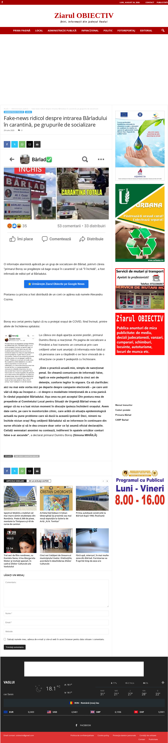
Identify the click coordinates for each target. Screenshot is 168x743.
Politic (108, 30)
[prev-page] (103, 481)
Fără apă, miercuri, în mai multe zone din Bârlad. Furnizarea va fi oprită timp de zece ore (92, 558)
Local (39, 30)
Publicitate (162, 2)
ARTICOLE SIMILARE (15, 481)
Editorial (146, 30)
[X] (14, 144)
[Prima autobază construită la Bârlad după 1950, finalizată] (92, 498)
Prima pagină (21, 30)
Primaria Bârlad (123, 415)
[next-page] (107, 481)
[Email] (29, 144)
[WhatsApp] (22, 144)
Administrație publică (62, 30)
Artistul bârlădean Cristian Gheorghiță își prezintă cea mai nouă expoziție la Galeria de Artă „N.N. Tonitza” (56, 517)
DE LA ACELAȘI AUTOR (39, 481)
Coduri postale (122, 410)
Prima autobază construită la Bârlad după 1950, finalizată (91, 514)
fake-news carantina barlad (26, 456)
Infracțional (90, 30)
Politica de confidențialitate (82, 735)
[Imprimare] (37, 144)
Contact (150, 2)
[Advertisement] (84, 59)
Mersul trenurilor (123, 405)
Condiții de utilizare (148, 735)
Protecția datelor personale (124, 735)
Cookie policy (103, 735)
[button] (163, 30)
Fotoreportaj (126, 30)
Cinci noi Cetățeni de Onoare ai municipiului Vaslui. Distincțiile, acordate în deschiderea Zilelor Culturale (56, 559)
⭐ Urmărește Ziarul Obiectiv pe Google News (56, 284)
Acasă (6, 109)
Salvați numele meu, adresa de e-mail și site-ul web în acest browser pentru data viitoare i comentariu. (56, 639)
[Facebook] (2, 2)
